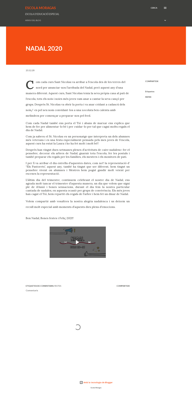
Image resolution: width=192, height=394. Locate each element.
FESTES (148, 97)
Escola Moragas (40, 8)
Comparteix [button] (151, 81)
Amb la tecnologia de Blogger (98, 382)
